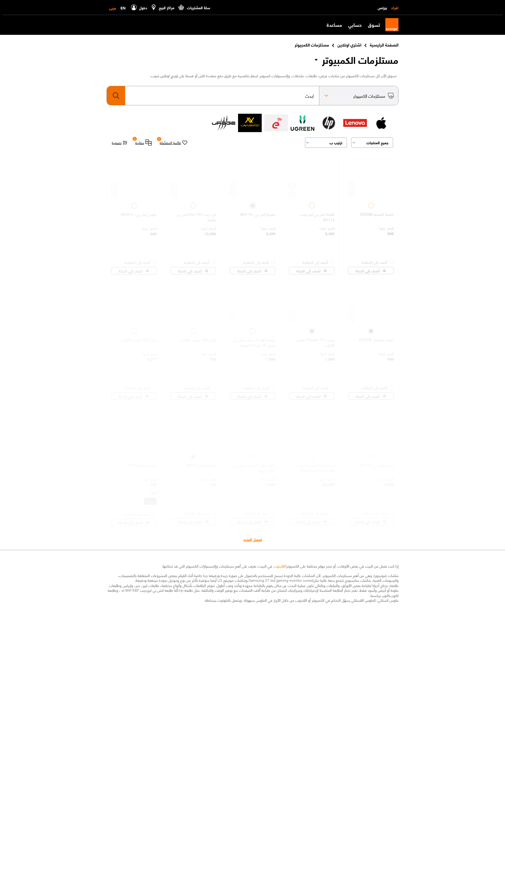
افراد (394, 7)
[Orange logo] (389, 25)
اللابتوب (279, 565)
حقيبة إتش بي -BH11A (257, 212)
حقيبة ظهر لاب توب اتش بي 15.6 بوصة (254, 465)
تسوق (374, 24)
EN (122, 7)
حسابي (355, 24)
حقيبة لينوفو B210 (201, 463)
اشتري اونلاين (349, 44)
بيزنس (382, 7)
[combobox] (213, 95)
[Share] (351, 191)
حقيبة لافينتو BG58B (377, 212)
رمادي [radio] (150, 499)
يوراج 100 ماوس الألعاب (198, 337)
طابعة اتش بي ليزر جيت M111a (317, 214)
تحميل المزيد (252, 539)
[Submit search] (116, 95)
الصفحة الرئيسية (384, 44)
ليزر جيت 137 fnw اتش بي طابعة (196, 214)
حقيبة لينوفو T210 (142, 463)
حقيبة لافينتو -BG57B (376, 337)
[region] (371, 217)
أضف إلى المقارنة (374, 259)
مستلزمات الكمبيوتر (360, 59)
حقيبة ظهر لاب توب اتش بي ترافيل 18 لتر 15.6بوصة (254, 339)
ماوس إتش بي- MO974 (139, 212)
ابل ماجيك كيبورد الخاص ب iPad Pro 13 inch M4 (315, 465)
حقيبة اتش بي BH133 (377, 463)
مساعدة (334, 24)
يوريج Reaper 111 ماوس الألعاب (315, 339)
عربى (112, 7)
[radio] (371, 203)
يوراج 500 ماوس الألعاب (139, 337)
